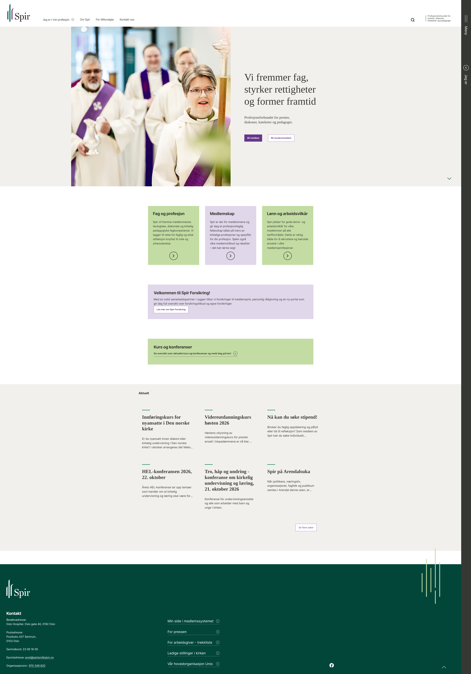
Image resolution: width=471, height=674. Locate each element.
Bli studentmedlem (281, 138)
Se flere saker (306, 527)
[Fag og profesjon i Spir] (173, 255)
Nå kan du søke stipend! (292, 417)
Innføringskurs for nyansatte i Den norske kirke (166, 422)
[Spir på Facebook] (331, 665)
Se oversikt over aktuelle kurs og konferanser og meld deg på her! (192, 353)
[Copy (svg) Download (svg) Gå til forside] (18, 15)
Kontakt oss (127, 19)
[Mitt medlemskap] (230, 255)
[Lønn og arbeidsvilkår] (287, 255)
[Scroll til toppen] (444, 667)
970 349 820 (37, 665)
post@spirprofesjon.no (39, 657)
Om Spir (85, 19)
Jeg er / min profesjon (56, 19)
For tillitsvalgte (105, 19)
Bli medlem (253, 138)
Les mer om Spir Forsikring (171, 309)
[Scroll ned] (449, 178)
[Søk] (413, 20)
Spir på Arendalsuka (288, 471)
